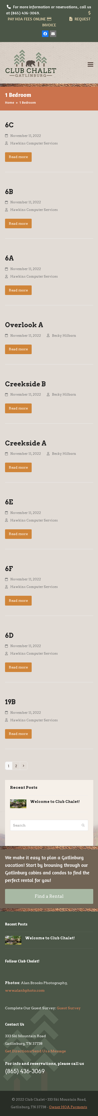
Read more (18, 157)
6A (9, 258)
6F (9, 569)
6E (9, 502)
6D (9, 635)
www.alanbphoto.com (24, 990)
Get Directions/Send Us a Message (35, 1051)
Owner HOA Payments (68, 1107)
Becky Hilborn (64, 336)
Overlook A (24, 325)
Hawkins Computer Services (34, 143)
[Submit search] (83, 825)
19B (10, 702)
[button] (90, 64)
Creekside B (25, 384)
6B (9, 192)
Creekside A (25, 443)
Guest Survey (69, 1008)
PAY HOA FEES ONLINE (27, 18)
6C (9, 125)
